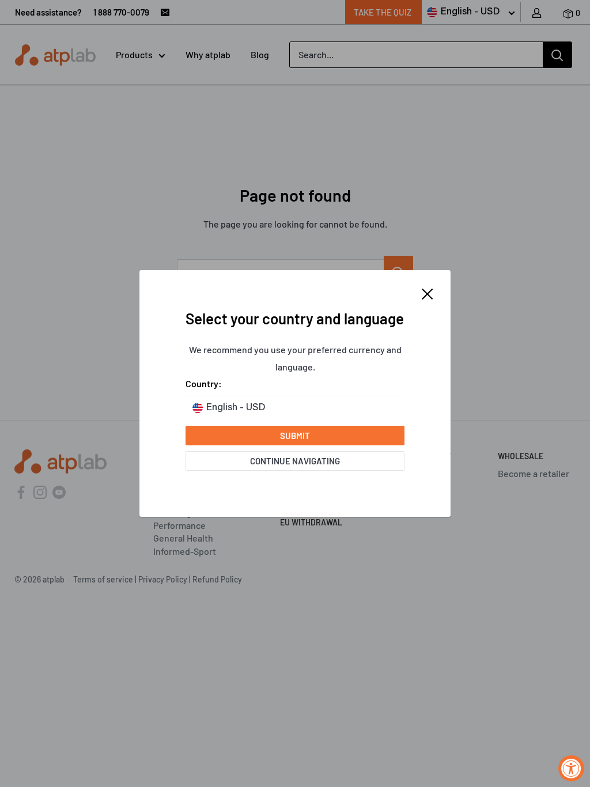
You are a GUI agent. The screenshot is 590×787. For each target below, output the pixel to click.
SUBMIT (295, 435)
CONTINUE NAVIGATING (295, 461)
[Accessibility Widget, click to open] (571, 768)
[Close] (427, 292)
